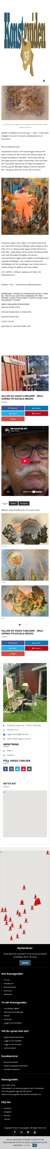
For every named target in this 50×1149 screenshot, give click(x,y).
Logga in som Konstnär (12, 1044)
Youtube (7, 1119)
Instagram (7, 1112)
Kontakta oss (9, 983)
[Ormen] (25, 565)
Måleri (13, 503)
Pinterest (37, 413)
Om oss (7, 980)
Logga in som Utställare (13, 1041)
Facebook (13, 408)
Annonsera (8, 991)
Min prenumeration (11, 1062)
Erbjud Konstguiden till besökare (16, 1066)
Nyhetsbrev (8, 994)
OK (35, 1145)
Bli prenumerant (10, 987)
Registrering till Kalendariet (14, 1037)
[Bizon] (25, 601)
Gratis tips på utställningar (13, 1012)
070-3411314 (12, 730)
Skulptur (24, 503)
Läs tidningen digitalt (11, 1008)
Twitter (14, 413)
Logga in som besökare (13, 1023)
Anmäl (25, 962)
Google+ (12, 419)
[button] (5, 910)
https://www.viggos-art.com (19, 738)
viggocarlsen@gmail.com (17, 734)
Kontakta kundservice (12, 1069)
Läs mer (26, 1145)
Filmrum (7, 1016)
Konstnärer (8, 1019)
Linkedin (37, 408)
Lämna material (10, 1048)
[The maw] (25, 529)
